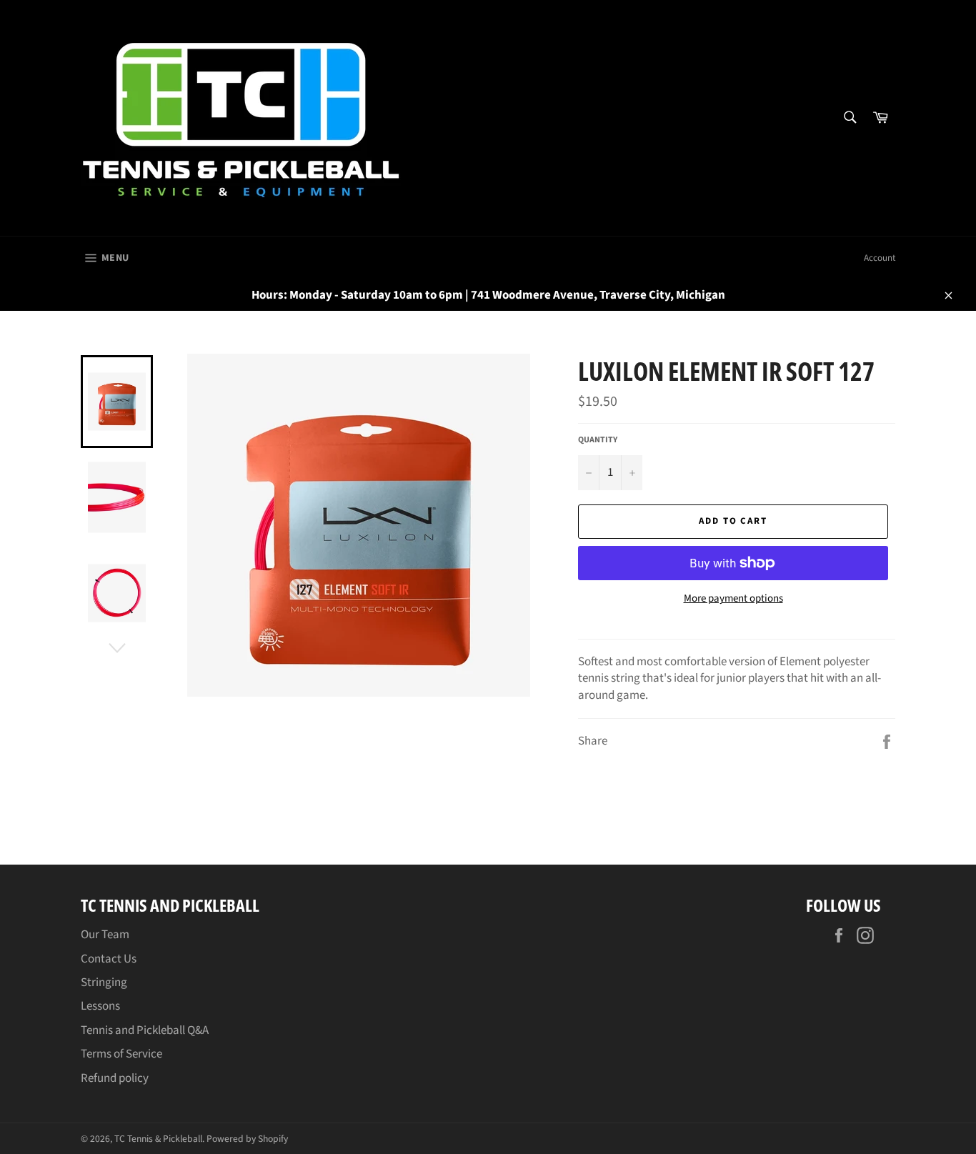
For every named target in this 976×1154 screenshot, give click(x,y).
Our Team (105, 934)
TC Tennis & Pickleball (158, 1138)
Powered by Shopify (247, 1138)
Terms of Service (121, 1054)
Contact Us (108, 959)
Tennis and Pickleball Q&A (145, 1030)
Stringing (104, 982)
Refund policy (115, 1078)
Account (879, 258)
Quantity (597, 440)
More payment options (733, 599)
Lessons (100, 1006)
